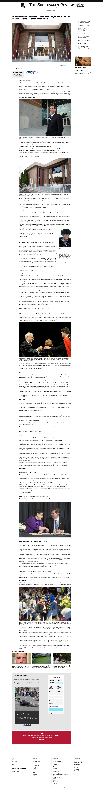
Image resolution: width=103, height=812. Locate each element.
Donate (13, 770)
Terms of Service (56, 787)
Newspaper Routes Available (38, 761)
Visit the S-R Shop (15, 771)
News (13, 14)
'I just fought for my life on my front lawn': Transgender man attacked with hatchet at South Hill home (21, 666)
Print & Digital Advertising (58, 761)
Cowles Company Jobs (58, 773)
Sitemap (34, 767)
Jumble (54, 780)
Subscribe (35, 774)
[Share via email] (15, 68)
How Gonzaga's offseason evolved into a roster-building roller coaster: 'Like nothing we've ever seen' (84, 48)
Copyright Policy (67, 787)
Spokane (17, 14)
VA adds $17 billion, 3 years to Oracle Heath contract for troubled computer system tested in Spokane (84, 35)
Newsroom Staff (56, 770)
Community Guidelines (50, 787)
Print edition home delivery (38, 759)
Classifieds (55, 762)
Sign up (42, 739)
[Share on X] (13, 68)
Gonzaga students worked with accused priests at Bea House (18, 75)
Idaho (54, 10)
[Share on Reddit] (16, 68)
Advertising (56, 758)
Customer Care (36, 765)
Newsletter (15, 765)
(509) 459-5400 (77, 773)
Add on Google (25, 68)
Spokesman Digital (57, 759)
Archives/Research (57, 777)
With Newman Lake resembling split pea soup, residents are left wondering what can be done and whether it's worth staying (41, 667)
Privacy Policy (62, 787)
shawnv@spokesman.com (32, 72)
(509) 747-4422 (77, 770)
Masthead (55, 768)
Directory (34, 768)
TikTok (14, 762)
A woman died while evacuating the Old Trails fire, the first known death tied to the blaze (61, 666)
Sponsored (79, 56)
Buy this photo (63, 65)
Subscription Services (37, 770)
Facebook (15, 759)
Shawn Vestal (31, 71)
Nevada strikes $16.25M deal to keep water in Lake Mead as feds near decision (84, 42)
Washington (49, 10)
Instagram (15, 761)
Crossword (55, 781)
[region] (51, 10)
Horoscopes (55, 783)
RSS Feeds (55, 778)
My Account (35, 775)
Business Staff (56, 771)
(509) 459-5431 (30, 73)
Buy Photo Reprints (16, 773)
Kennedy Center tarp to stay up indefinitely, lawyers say (84, 22)
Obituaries (55, 764)
